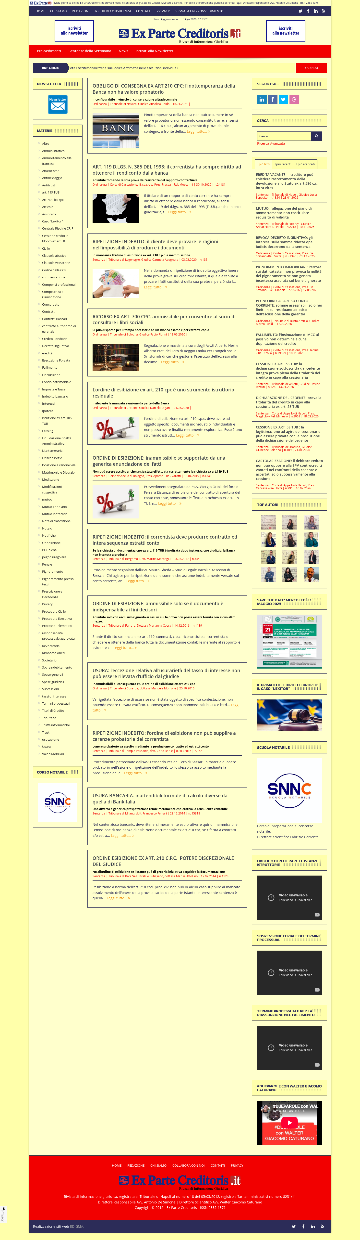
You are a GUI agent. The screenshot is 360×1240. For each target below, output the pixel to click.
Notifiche (49, 535)
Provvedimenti (49, 51)
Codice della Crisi (54, 270)
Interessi (48, 403)
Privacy (47, 604)
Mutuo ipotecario (55, 514)
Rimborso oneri (53, 653)
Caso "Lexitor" (52, 221)
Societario (49, 660)
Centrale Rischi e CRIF (57, 228)
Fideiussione (51, 375)
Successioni (50, 689)
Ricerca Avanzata (271, 143)
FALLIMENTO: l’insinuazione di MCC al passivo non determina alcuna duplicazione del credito (287, 339)
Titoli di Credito (53, 710)
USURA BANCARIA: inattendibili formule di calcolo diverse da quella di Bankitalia (160, 798)
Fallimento (50, 367)
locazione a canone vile (58, 465)
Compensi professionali (59, 284)
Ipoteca (47, 411)
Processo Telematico (57, 625)
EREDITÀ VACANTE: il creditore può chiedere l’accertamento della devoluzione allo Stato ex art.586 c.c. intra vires (287, 181)
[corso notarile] (57, 802)
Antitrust (48, 185)
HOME (40, 11)
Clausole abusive (54, 255)
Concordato (51, 304)
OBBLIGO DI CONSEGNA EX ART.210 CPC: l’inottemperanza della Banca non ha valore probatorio (164, 89)
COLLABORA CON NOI (188, 1165)
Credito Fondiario (55, 338)
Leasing (47, 430)
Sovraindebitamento (57, 667)
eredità (47, 353)
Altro (45, 143)
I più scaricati (305, 164)
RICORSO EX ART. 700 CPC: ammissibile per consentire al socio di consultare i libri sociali (164, 319)
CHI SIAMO (58, 11)
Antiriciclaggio (52, 178)
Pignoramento (52, 571)
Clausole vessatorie (56, 262)
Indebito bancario (55, 396)
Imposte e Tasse (53, 389)
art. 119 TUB (51, 192)
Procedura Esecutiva (57, 618)
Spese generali (52, 674)
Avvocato (49, 214)
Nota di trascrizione (56, 521)
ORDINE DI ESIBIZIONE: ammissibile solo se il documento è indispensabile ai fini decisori (158, 606)
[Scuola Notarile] (289, 790)
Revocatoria (51, 646)
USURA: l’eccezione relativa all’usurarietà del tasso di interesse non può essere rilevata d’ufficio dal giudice (166, 673)
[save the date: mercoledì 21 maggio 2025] (289, 641)
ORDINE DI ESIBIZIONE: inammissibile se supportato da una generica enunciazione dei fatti (159, 461)
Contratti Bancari (54, 319)
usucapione (50, 739)
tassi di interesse (54, 696)
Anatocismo (51, 170)
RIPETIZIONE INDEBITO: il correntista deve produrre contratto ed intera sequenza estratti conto (165, 540)
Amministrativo (53, 151)
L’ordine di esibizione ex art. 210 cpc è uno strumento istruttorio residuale (163, 393)
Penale (47, 564)
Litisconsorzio (52, 458)
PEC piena (49, 550)
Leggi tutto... (197, 131)
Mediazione (50, 479)
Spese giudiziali (53, 682)
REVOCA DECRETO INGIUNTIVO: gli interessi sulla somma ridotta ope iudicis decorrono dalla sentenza (284, 242)
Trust (45, 732)
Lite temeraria (52, 450)
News (123, 51)
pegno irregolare (54, 557)
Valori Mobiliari (53, 754)
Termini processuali (56, 703)
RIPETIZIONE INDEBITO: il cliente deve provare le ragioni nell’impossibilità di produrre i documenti (155, 244)
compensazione (53, 277)
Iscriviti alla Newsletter (154, 51)
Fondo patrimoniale (56, 382)
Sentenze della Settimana (90, 51)
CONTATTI (144, 11)
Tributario (49, 718)
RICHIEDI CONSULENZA (113, 11)
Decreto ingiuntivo (55, 346)
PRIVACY (163, 11)
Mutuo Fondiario (54, 506)
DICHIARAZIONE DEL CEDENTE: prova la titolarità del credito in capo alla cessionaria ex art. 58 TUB (288, 402)
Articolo (47, 207)
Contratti (48, 311)
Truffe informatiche (56, 725)
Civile (46, 248)
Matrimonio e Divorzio (58, 472)
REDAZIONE (81, 11)
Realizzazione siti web (51, 1226)
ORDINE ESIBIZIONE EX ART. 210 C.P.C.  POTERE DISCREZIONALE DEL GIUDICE (163, 861)
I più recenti (283, 164)
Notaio (47, 528)
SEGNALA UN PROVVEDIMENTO (199, 11)
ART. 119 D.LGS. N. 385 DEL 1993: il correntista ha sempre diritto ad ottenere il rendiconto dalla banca (167, 170)
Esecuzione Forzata (56, 360)
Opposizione (51, 543)
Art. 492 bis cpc (53, 199)
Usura (46, 746)
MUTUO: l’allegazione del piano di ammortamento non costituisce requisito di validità (284, 213)
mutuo (47, 499)
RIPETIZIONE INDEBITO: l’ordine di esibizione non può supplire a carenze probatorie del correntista (164, 736)
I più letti (263, 164)
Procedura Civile (54, 611)
